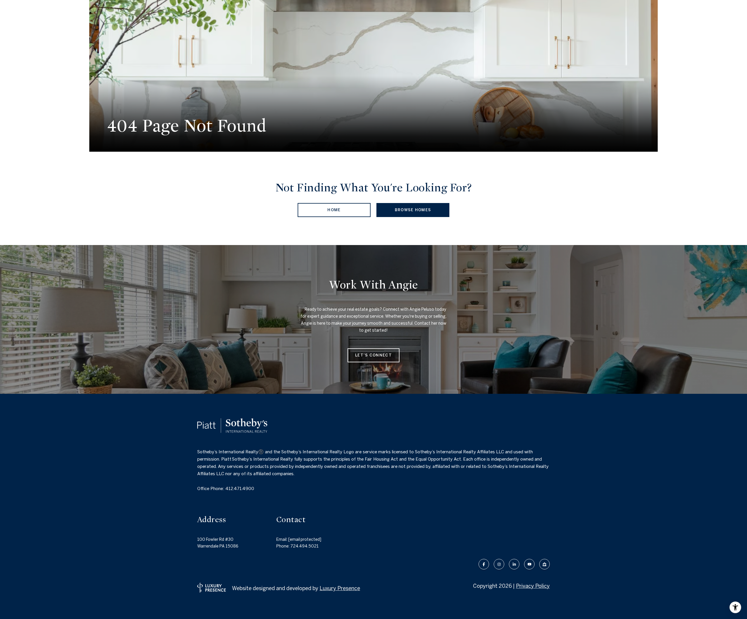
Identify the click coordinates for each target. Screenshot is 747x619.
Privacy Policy (533, 586)
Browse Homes (413, 210)
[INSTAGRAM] (499, 564)
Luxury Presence (340, 588)
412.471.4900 (239, 488)
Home (334, 210)
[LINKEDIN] (514, 564)
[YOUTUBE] (529, 564)
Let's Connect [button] (373, 355)
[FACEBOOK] (484, 564)
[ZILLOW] (544, 564)
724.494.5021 (304, 546)
